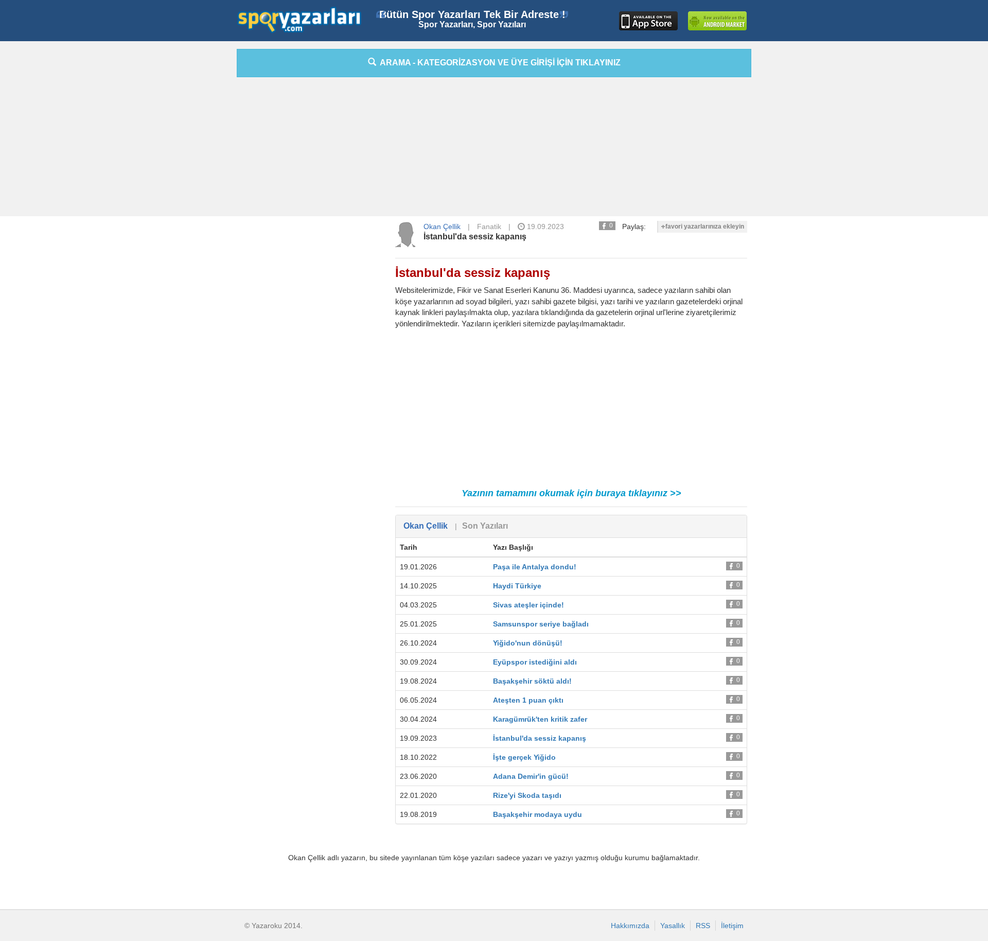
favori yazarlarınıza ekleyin (704, 226)
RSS (703, 925)
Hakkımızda (630, 925)
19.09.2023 (544, 226)
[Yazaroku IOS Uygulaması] (648, 20)
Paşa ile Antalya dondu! (534, 567)
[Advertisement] (190, 203)
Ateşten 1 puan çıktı (528, 700)
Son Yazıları (485, 525)
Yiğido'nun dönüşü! (527, 643)
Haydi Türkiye (517, 586)
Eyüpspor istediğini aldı (535, 662)
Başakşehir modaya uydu (537, 814)
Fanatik (489, 226)
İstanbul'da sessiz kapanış (475, 236)
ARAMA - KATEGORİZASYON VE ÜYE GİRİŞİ (498, 62)
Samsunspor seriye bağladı (541, 624)
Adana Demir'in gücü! (531, 776)
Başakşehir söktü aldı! (532, 681)
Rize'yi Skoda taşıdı (527, 795)
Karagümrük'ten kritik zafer (540, 719)
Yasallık (672, 925)
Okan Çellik (442, 226)
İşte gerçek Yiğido (524, 757)
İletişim (732, 925)
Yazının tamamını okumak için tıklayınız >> (571, 493)
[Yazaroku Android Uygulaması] (717, 20)
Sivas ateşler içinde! (528, 605)
